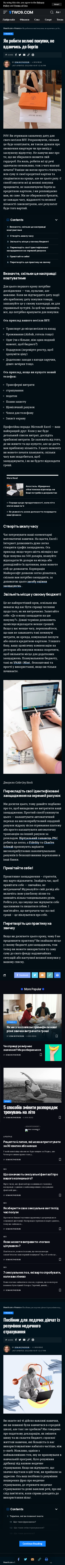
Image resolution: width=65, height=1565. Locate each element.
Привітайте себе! (20, 256)
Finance (8, 33)
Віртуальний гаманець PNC (38, 838)
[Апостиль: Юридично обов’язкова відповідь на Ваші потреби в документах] (15, 489)
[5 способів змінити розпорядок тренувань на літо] (33, 1085)
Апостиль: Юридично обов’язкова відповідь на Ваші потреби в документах (41, 489)
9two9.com (21, 12)
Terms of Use (21, 6)
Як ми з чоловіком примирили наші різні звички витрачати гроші (32, 1029)
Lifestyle (7, 1136)
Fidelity (34, 842)
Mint (26, 662)
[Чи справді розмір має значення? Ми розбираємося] (53, 1052)
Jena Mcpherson (22, 62)
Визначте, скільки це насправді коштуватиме (26, 228)
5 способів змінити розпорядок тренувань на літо (31, 1109)
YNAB (17, 662)
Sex (5, 1169)
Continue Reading (32, 1544)
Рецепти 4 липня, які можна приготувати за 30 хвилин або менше (32, 1144)
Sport (7, 1101)
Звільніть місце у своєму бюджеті (29, 241)
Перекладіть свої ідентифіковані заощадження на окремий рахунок (27, 249)
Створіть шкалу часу (22, 235)
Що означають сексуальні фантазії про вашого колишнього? (30, 1176)
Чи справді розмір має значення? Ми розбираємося (22, 1048)
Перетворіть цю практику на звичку (30, 262)
